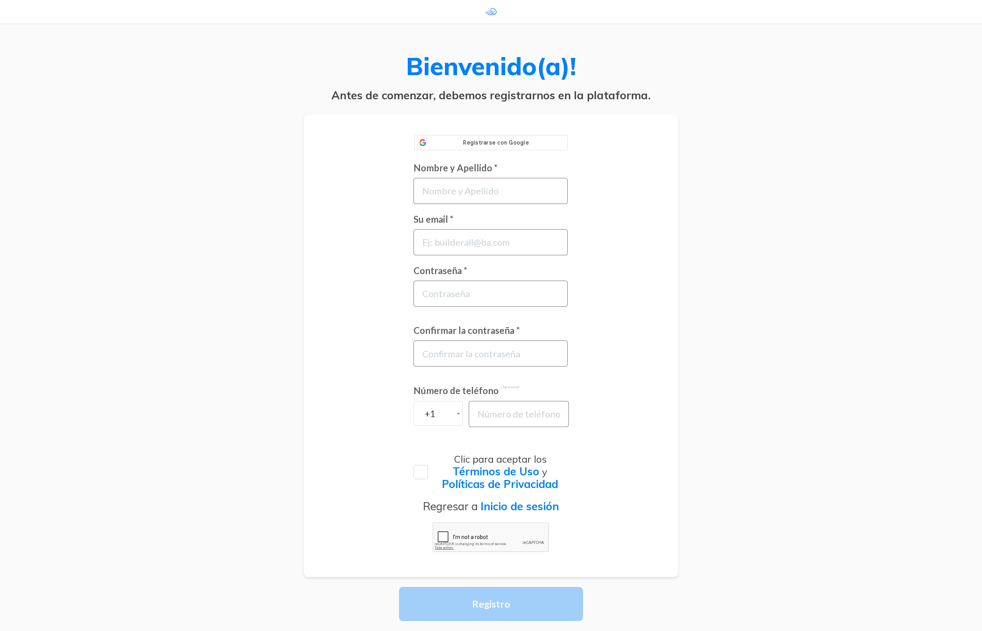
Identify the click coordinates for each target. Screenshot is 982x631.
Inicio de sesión (520, 506)
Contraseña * (440, 270)
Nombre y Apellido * (456, 168)
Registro (491, 604)
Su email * (433, 219)
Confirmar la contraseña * (467, 330)
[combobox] (438, 413)
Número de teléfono (466, 390)
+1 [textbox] (430, 413)
